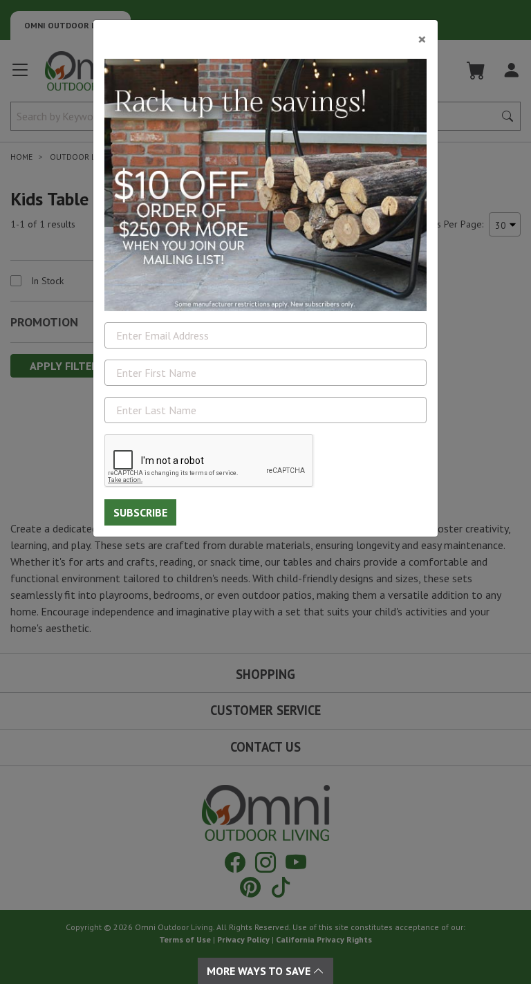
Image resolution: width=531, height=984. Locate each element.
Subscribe (140, 512)
